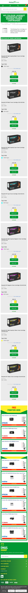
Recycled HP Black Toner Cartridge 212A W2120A (12, 102)
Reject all (11, 591)
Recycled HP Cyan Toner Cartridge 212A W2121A (12, 193)
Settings (4, 591)
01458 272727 (17, 12)
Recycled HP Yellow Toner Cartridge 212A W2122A (13, 376)
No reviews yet (17, 68)
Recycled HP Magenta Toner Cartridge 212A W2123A (13, 285)
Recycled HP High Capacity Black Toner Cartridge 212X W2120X (13, 56)
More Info (14, 80)
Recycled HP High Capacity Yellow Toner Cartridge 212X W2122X (13, 331)
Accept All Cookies (21, 591)
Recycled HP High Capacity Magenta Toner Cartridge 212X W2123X (13, 239)
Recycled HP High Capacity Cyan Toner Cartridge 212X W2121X (12, 148)
